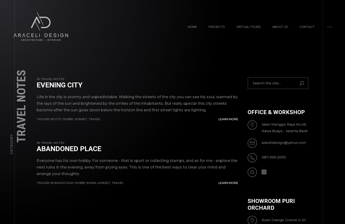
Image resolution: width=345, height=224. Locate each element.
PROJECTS (217, 27)
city (57, 119)
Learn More (228, 119)
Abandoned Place (69, 149)
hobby (68, 119)
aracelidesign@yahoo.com (284, 143)
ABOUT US (280, 27)
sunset (81, 119)
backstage (63, 183)
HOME (192, 27)
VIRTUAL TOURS (248, 27)
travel (94, 119)
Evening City (59, 85)
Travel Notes (52, 79)
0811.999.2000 (274, 157)
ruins (91, 183)
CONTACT (307, 27)
